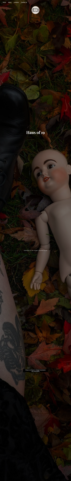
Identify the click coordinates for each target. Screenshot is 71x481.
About (10, 2)
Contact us (24, 2)
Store (4, 2)
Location (16, 2)
